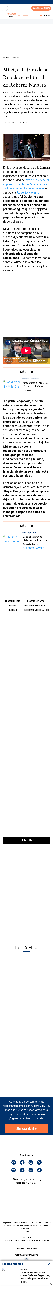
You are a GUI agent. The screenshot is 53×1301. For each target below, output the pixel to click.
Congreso (12, 610)
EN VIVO (46, 15)
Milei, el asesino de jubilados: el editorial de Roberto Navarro (34, 540)
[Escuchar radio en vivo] (4, 15)
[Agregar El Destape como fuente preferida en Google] (26, 128)
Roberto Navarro (28, 192)
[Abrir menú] (5, 8)
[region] (26, 45)
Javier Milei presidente (34, 606)
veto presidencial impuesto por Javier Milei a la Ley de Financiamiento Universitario (26, 184)
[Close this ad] (51, 1284)
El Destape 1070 (12, 601)
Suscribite (26, 1128)
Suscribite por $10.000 (41, 8)
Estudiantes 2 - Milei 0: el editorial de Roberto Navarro (35, 386)
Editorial (12, 606)
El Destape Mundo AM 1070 (36, 610)
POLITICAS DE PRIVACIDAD (26, 1255)
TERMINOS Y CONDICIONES (26, 1248)
